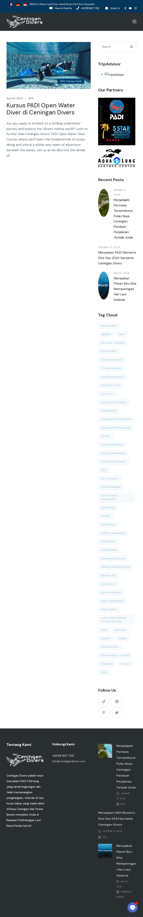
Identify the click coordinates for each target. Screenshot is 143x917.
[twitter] (116, 712)
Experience (108, 507)
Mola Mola (108, 584)
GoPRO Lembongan (113, 533)
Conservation (110, 385)
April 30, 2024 (15, 98)
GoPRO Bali (108, 524)
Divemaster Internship (116, 419)
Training (70, 81)
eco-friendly (109, 478)
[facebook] (125, 8)
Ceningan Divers (112, 360)
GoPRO (105, 516)
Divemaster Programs (116, 428)
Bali (122, 334)
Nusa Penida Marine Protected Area (114, 620)
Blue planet (109, 351)
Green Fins (108, 541)
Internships (109, 550)
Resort (106, 638)
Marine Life (108, 575)
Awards (106, 334)
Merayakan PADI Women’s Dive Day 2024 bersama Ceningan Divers (117, 257)
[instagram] (135, 8)
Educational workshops (109, 497)
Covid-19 (107, 394)
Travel (78, 81)
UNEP (104, 672)
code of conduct (112, 377)
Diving (105, 436)
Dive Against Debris (114, 402)
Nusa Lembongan (112, 601)
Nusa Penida (109, 609)
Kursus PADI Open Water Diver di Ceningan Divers (41, 108)
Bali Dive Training (113, 343)
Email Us (115, 8)
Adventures (109, 326)
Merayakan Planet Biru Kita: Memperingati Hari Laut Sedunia (125, 289)
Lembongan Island (113, 558)
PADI (62, 81)
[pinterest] (103, 712)
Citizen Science (111, 368)
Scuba (123, 638)
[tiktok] (103, 701)
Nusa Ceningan (111, 592)
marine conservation (115, 567)
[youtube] (130, 8)
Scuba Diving (109, 647)
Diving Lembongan (113, 453)
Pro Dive (120, 630)
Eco (103, 470)
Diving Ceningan (112, 444)
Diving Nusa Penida (113, 461)
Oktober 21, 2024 (109, 247)
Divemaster (108, 410)
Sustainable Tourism (115, 655)
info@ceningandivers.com (68, 761)
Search (132, 47)
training (107, 664)
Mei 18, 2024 (122, 273)
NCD (31, 98)
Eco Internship (111, 487)
